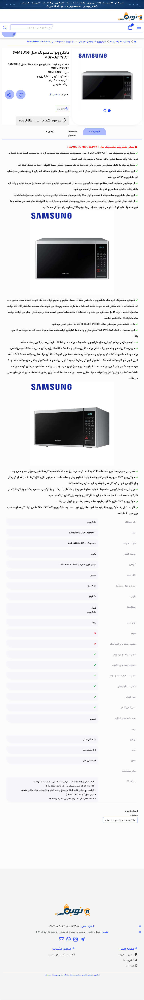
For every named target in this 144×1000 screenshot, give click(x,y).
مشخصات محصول (72, 133)
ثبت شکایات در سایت (60, 955)
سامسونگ (54, 94)
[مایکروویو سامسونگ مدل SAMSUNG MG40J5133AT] (72, 893)
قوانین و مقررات (126, 955)
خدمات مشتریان (62, 948)
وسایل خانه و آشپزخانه (120, 41)
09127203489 (56, 926)
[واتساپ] (68, 939)
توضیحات (94, 131)
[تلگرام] (82, 939)
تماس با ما (129, 960)
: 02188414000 (80, 926)
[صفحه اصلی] (135, 41)
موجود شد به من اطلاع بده (41, 120)
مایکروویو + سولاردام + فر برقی (92, 41)
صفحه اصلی (126, 948)
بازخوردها (49, 131)
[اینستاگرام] (75, 939)
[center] (5, 27)
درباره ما (130, 966)
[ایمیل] (61, 939)
